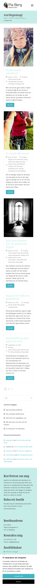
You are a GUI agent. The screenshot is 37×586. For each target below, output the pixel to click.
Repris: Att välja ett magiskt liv (18, 297)
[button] (32, 5)
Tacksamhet (20, 260)
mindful (10, 166)
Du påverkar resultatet (13, 71)
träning (21, 168)
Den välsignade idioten (25, 455)
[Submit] (31, 398)
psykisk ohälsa (12, 257)
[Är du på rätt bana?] (18, 130)
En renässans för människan (15, 429)
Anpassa (18, 582)
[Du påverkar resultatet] (18, 47)
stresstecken (12, 260)
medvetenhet (12, 81)
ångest (10, 159)
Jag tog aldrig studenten (14, 410)
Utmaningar (11, 262)
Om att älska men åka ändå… (23, 447)
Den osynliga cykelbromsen (15, 414)
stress (17, 168)
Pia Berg (24, 77)
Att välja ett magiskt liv (24, 451)
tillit (25, 260)
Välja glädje (19, 262)
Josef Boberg (10, 455)
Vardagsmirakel (13, 307)
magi (14, 164)
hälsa (14, 79)
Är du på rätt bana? (17, 153)
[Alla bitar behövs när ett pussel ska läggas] (18, 217)
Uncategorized (19, 84)
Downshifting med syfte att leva (17, 339)
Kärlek (19, 79)
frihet (10, 162)
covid (10, 253)
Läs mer (10, 105)
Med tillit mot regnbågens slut (16, 418)
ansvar (15, 159)
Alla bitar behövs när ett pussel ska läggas (16, 244)
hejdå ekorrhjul (20, 162)
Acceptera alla (18, 576)
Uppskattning (22, 171)
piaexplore (9, 440)
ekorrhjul (20, 159)
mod (14, 166)
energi (10, 79)
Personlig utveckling (14, 352)
